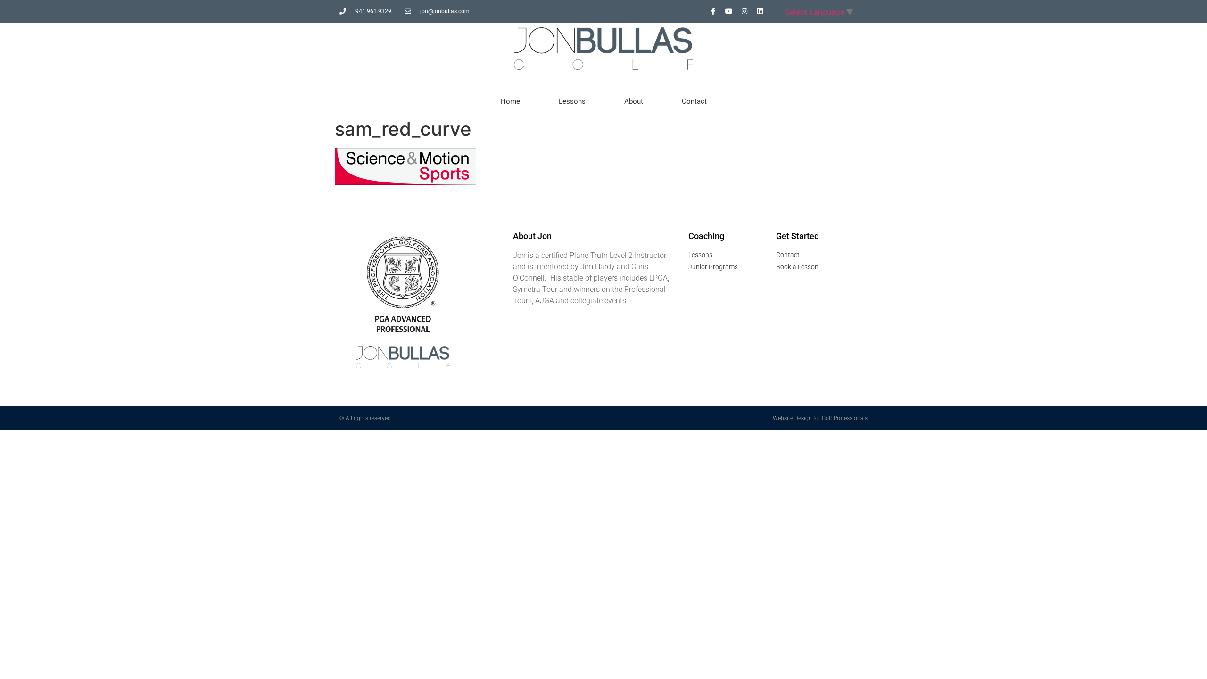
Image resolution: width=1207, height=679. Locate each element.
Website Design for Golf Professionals (820, 418)
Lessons (572, 101)
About (633, 101)
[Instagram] (744, 11)
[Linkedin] (760, 11)
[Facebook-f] (713, 11)
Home (510, 101)
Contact (694, 101)
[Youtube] (729, 11)
